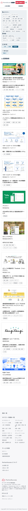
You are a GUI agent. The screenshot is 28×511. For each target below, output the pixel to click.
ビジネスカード (6, 420)
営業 (3, 431)
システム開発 (18, 435)
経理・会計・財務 (6, 428)
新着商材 (21, 6)
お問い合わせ (5, 470)
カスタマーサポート (7, 433)
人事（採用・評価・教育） (20, 425)
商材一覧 (4, 413)
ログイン (4, 451)
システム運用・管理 (7, 438)
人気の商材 (7, 6)
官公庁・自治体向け (20, 442)
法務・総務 (17, 428)
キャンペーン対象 (6, 422)
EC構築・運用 (18, 422)
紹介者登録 (5, 454)
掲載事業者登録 (6, 456)
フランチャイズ (19, 420)
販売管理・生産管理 (7, 435)
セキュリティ (18, 438)
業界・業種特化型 (6, 442)
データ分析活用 (19, 440)
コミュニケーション (20, 433)
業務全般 (4, 440)
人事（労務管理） (6, 425)
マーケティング (18, 431)
